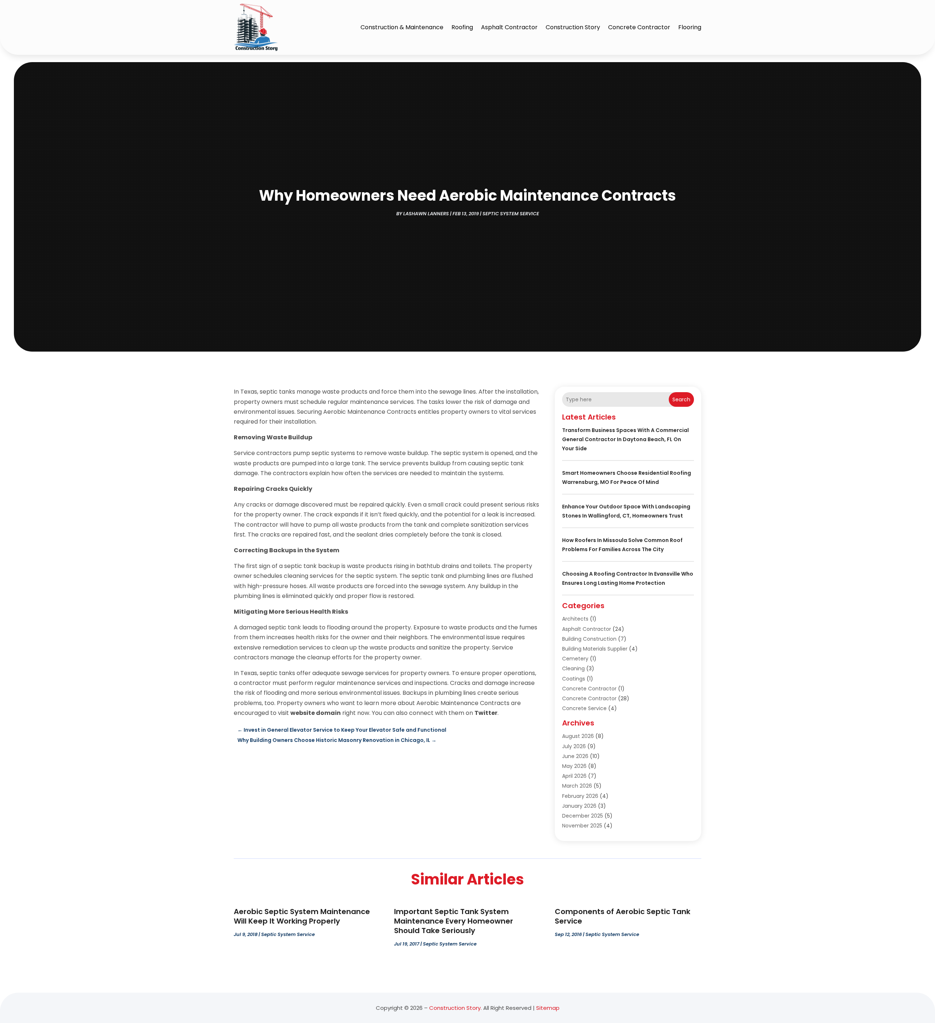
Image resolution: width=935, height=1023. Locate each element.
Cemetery (575, 658)
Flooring (689, 27)
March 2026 (577, 785)
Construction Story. (455, 1008)
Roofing (462, 27)
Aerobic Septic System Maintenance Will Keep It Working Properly (302, 916)
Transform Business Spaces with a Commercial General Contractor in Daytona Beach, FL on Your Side (625, 439)
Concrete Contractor (639, 27)
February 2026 (580, 796)
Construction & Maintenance (401, 27)
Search (681, 399)
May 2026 (574, 766)
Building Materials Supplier (594, 648)
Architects (575, 618)
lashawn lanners (426, 213)
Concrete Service (584, 708)
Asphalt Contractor (509, 27)
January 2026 (579, 806)
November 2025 (582, 825)
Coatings (573, 678)
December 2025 (582, 815)
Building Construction (589, 639)
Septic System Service (510, 213)
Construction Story (573, 27)
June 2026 (575, 756)
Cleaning (573, 668)
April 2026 (574, 776)
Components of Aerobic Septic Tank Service (622, 916)
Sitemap (548, 1008)
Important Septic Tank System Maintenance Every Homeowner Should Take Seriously (453, 921)
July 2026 (574, 746)
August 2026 (578, 736)
